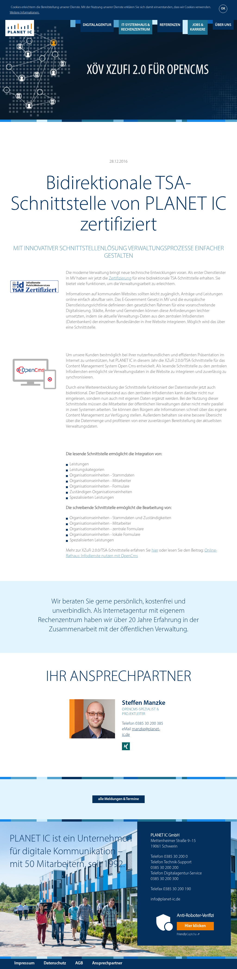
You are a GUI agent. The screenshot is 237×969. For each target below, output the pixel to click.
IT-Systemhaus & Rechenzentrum (135, 27)
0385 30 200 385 (149, 724)
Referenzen (170, 25)
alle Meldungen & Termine (118, 799)
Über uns (223, 25)
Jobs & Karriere (197, 27)
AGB (79, 963)
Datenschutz (55, 963)
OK (223, 8)
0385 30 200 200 (164, 868)
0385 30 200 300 (164, 879)
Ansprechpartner (107, 963)
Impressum (24, 963)
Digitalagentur (97, 25)
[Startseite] (19, 28)
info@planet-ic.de (165, 899)
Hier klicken (195, 926)
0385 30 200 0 (176, 857)
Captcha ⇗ (188, 934)
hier (155, 551)
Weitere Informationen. (24, 12)
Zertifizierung (120, 278)
